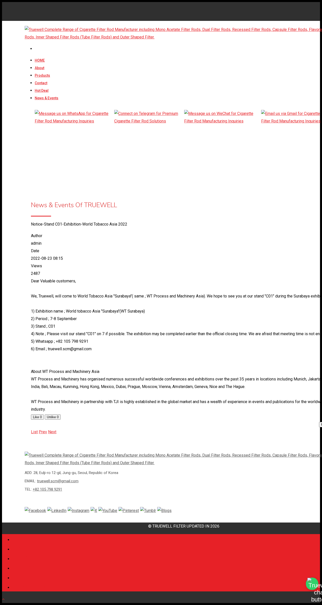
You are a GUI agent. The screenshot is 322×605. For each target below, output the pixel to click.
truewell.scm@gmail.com (57, 481)
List (34, 431)
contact (41, 83)
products (42, 75)
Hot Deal (42, 91)
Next (52, 431)
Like (37, 417)
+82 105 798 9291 (47, 489)
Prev (43, 431)
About (39, 68)
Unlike (53, 417)
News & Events (46, 98)
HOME (40, 60)
